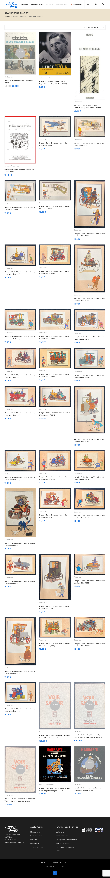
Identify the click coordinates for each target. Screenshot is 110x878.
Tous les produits (36, 847)
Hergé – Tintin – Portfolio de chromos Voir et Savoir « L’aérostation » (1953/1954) (20, 801)
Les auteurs (34, 844)
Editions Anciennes (12, 166)
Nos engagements (63, 844)
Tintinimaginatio (45, 78)
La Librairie (77, 4)
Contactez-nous (62, 836)
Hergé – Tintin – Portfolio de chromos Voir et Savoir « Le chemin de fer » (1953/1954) (89, 737)
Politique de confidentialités (66, 840)
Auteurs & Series (37, 4)
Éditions (49, 4)
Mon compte (35, 832)
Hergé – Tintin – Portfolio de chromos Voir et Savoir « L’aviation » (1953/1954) (54, 737)
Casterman (9, 77)
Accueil (7, 16)
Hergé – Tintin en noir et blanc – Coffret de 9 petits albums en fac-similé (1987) (88, 107)
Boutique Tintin (62, 4)
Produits (24, 4)
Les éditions (34, 840)
